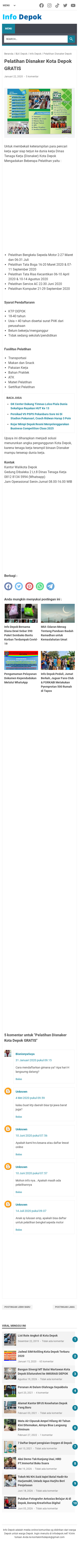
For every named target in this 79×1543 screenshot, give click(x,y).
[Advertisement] (39, 208)
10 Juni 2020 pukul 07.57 (31, 1173)
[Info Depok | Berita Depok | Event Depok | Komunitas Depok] (22, 17)
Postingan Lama (65, 1307)
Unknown (21, 1091)
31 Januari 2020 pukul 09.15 (34, 1060)
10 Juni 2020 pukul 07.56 (31, 1135)
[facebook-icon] (41, 5)
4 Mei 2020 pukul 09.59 (30, 1097)
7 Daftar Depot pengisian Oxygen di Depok (45, 1443)
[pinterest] (29, 586)
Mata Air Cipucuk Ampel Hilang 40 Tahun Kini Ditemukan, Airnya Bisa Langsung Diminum (44, 1425)
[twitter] (19, 586)
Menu (8, 28)
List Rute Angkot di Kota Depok (38, 1335)
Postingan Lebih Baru (17, 1307)
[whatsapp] (40, 586)
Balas (19, 1079)
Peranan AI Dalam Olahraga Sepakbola (43, 1387)
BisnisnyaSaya (25, 1054)
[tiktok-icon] (57, 5)
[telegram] (50, 586)
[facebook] (8, 586)
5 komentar (32, 76)
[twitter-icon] (65, 5)
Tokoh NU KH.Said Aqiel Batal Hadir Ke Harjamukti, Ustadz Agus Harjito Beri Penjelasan (43, 1481)
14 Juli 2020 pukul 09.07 (31, 1210)
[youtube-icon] (73, 5)
